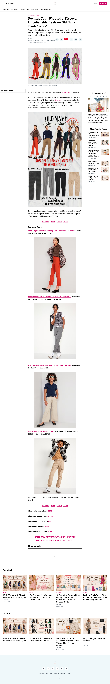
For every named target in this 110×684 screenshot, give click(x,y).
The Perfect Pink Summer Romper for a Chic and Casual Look (41, 597)
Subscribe (103, 3)
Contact (62, 673)
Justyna (30, 38)
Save (67, 38)
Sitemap (68, 673)
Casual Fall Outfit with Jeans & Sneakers (93, 177)
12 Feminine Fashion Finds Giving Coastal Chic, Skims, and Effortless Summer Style (68, 598)
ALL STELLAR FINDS (32, 9)
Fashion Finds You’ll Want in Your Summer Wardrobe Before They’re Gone (95, 597)
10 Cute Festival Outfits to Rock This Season (93, 169)
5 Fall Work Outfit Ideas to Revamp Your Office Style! (93, 134)
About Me (6, 9)
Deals (23, 9)
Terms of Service (54, 673)
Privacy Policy (43, 673)
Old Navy (36, 15)
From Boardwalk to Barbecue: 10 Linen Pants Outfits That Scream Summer (93, 153)
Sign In (95, 3)
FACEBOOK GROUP (46, 9)
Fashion (58, 592)
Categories (14, 9)
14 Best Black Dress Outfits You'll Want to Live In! (92, 143)
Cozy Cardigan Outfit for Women (93, 162)
